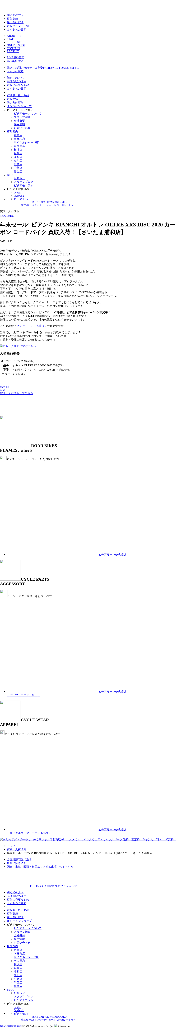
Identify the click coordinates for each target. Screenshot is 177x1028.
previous (4, 386)
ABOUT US (14, 35)
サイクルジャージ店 (26, 142)
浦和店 (18, 157)
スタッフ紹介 (22, 117)
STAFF (11, 38)
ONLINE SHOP (16, 45)
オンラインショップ (19, 106)
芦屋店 (18, 135)
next (2, 390)
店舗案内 (12, 131)
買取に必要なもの (18, 85)
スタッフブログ (23, 181)
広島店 (18, 164)
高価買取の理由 (16, 81)
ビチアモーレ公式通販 (30, 325)
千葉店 (18, 167)
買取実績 (12, 18)
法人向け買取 (15, 22)
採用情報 (19, 124)
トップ (11, 845)
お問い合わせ (22, 128)
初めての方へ (15, 15)
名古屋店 (19, 146)
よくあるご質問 (16, 29)
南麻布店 (19, 138)
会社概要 (19, 120)
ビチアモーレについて (27, 113)
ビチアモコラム (23, 185)
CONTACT (13, 48)
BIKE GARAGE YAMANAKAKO (49, 202)
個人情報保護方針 (11, 1026)
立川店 (18, 160)
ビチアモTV (21, 198)
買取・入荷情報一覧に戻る (16, 393)
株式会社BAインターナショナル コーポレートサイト (49, 205)
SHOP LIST (14, 42)
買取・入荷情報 (16, 849)
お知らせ (19, 178)
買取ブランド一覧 (18, 26)
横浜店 (18, 149)
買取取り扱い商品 (18, 95)
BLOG (11, 174)
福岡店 (18, 153)
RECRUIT (13, 51)
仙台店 (18, 171)
